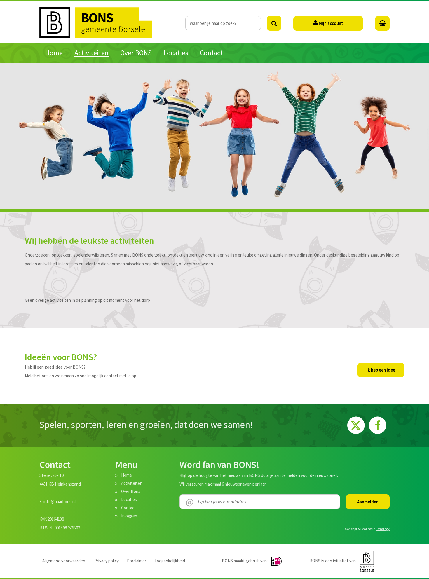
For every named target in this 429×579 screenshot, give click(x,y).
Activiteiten (131, 483)
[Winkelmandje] (382, 23)
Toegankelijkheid (169, 561)
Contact (128, 507)
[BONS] (112, 22)
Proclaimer (136, 561)
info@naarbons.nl (59, 501)
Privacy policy (106, 561)
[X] (356, 424)
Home (126, 475)
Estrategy (383, 528)
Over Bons (130, 491)
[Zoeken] (274, 23)
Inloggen (129, 516)
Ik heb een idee (381, 370)
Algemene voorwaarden (63, 561)
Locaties (129, 499)
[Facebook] (377, 424)
